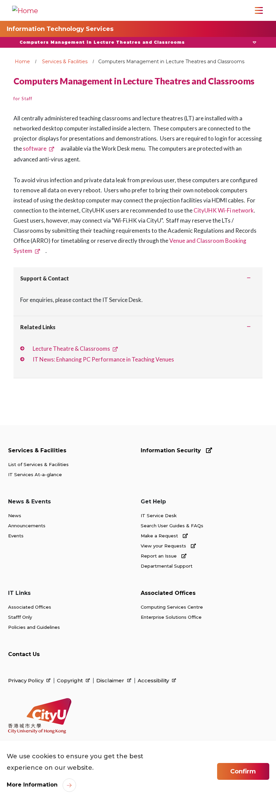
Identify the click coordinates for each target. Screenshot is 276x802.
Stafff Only (20, 617)
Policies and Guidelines (34, 627)
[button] (138, 42)
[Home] (25, 10)
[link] (39, 716)
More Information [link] (32, 784)
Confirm (243, 771)
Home (22, 62)
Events (16, 535)
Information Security (172, 450)
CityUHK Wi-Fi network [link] (224, 210)
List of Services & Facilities (38, 464)
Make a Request (160, 535)
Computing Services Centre (172, 607)
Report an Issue (159, 556)
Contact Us (24, 654)
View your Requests (164, 545)
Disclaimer (111, 681)
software (34, 148)
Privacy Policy (26, 681)
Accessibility (154, 681)
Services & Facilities (65, 62)
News (14, 515)
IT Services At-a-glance (35, 474)
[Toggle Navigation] (259, 10)
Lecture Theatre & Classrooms (71, 348)
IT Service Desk (159, 515)
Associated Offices (29, 607)
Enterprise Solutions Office (171, 617)
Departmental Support (167, 566)
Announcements (26, 525)
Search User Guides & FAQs (172, 525)
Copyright (70, 681)
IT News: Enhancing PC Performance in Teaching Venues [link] (103, 359)
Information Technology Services (60, 29)
